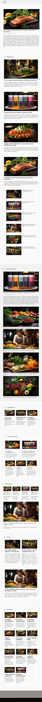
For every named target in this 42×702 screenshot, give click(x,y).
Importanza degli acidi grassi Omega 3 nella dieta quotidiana (19, 30)
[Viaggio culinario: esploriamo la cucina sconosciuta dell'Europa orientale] (21, 132)
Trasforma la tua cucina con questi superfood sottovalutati (29, 213)
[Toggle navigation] (4, 2)
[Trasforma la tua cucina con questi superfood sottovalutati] (13, 217)
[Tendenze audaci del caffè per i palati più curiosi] (21, 101)
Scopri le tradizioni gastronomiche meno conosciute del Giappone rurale (29, 225)
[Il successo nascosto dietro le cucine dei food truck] (13, 194)
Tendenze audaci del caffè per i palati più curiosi (18, 112)
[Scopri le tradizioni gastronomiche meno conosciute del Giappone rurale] (13, 228)
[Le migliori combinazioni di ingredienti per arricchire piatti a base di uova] (21, 363)
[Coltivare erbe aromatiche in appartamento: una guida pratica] (13, 251)
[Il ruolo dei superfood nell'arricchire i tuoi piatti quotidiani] (10, 412)
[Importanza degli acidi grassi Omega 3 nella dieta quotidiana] (21, 19)
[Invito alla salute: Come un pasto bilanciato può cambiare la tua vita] (13, 239)
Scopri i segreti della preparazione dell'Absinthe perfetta (20, 80)
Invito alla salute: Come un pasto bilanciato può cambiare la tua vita (29, 236)
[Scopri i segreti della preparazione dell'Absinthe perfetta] (21, 69)
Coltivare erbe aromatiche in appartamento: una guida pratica (29, 247)
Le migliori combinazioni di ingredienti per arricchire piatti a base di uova (20, 374)
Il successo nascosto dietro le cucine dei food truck (28, 191)
